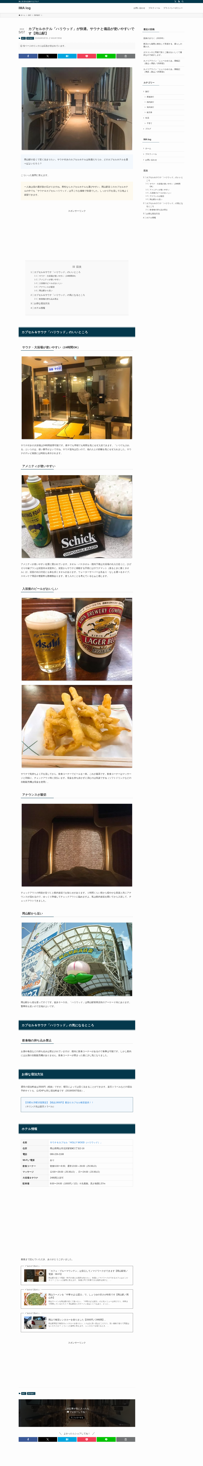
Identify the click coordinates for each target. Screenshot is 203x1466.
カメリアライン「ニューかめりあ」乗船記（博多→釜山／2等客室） (161, 70)
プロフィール (151, 154)
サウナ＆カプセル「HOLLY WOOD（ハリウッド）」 (76, 1142)
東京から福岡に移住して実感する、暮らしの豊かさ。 (162, 45)
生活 (147, 118)
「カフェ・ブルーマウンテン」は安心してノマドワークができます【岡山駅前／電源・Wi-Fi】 (88, 1272)
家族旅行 (150, 97)
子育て (149, 123)
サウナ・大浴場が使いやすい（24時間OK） (58, 276)
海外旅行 (150, 107)
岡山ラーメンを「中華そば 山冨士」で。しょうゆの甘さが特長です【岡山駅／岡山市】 (88, 1296)
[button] (28, 56)
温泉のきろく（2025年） (154, 38)
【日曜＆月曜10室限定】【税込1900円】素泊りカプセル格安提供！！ (59, 1102)
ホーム (148, 148)
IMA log (25, 8)
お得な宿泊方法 (42, 303)
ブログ (148, 129)
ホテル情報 (39, 308)
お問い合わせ (151, 160)
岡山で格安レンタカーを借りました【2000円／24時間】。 (77, 1320)
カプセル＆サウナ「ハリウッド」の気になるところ (59, 295)
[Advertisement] (77, 232)
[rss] (179, 1)
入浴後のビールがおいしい (50, 283)
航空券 (149, 112)
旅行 (23, 38)
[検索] (182, 1)
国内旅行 (30, 38)
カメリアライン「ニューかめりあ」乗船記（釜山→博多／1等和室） (161, 62)
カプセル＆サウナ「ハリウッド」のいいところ (57, 272)
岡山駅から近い (46, 290)
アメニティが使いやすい (49, 279)
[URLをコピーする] (125, 56)
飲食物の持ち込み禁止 (48, 299)
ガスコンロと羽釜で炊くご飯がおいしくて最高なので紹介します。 (162, 53)
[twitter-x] (175, 1)
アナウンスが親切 (47, 287)
